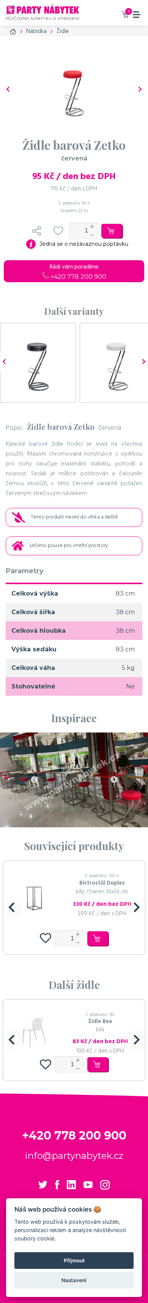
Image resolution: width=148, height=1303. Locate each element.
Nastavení (74, 1280)
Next (114, 780)
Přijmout (74, 1260)
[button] (11, 907)
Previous (34, 780)
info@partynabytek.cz (74, 1155)
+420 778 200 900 (77, 276)
